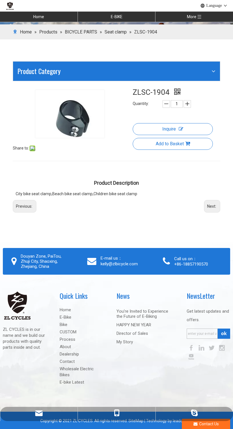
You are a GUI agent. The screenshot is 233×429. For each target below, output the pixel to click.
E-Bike (65, 317)
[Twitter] (212, 347)
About (65, 346)
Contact (67, 361)
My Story (124, 341)
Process (67, 339)
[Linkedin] (202, 347)
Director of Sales (132, 333)
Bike (63, 324)
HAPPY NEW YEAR (133, 324)
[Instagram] (221, 347)
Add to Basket (170, 143)
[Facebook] (192, 347)
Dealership (69, 354)
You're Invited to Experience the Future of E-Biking (142, 314)
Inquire (169, 129)
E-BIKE (116, 16)
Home (38, 16)
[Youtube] (191, 356)
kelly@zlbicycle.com (119, 263)
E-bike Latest (72, 382)
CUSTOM (68, 332)
